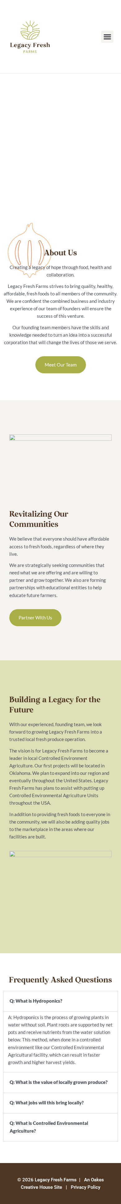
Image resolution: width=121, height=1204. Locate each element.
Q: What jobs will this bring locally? (47, 1102)
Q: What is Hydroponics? (36, 1001)
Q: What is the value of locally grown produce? (59, 1082)
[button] (107, 37)
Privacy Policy (85, 1187)
